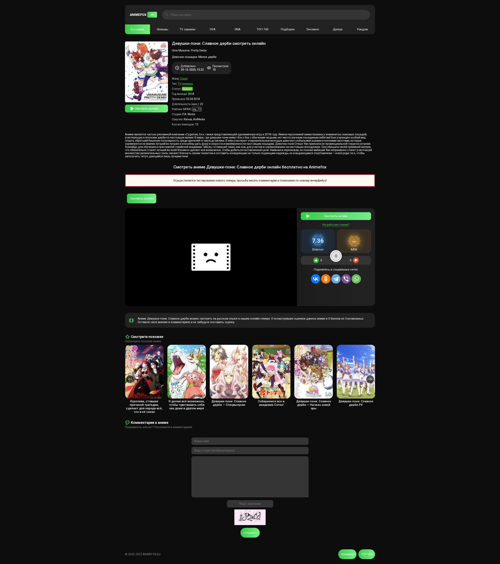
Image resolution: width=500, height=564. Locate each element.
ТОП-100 (262, 29)
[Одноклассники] (325, 279)
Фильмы (162, 29)
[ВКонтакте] (315, 279)
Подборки (288, 29)
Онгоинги (312, 29)
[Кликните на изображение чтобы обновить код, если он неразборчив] (250, 517)
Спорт (184, 78)
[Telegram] (336, 279)
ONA (237, 29)
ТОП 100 (366, 554)
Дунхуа (337, 29)
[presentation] (130, 379)
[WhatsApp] (356, 279)
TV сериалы (187, 29)
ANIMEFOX (142, 15)
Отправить (250, 532)
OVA (212, 29)
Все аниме (138, 29)
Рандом (362, 29)
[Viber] (346, 279)
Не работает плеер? (335, 224)
